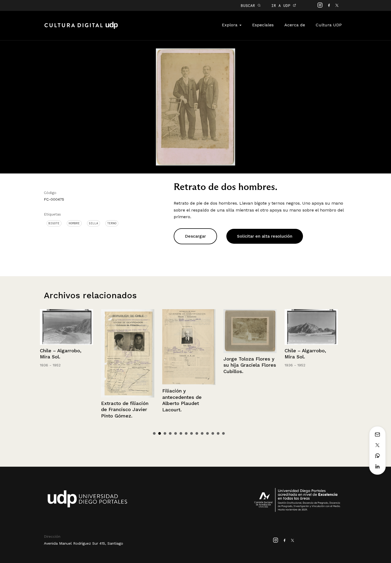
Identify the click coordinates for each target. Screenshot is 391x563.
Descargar (195, 236)
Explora (230, 24)
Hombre (74, 223)
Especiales (263, 24)
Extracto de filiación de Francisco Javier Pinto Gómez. (124, 409)
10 (202, 433)
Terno (112, 223)
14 (223, 433)
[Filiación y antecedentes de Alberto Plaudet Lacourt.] (188, 347)
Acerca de (294, 24)
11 (207, 433)
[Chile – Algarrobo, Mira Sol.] (66, 327)
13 (218, 433)
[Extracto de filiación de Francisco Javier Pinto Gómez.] (127, 353)
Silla (93, 223)
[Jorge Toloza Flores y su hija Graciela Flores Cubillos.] (250, 331)
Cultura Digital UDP (81, 28)
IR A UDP (282, 5)
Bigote (54, 223)
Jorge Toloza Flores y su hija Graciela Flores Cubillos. (249, 365)
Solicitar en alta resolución (264, 236)
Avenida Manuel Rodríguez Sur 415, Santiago (83, 543)
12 (212, 433)
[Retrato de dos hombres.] (195, 106)
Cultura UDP (329, 24)
